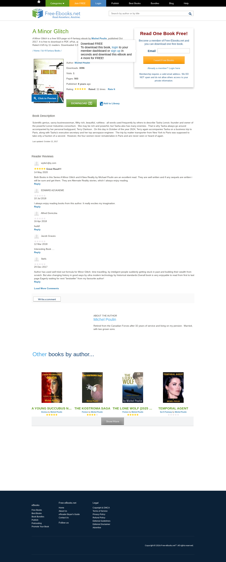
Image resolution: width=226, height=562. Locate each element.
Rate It (111, 89)
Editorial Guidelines (101, 521)
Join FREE (80, 3)
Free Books (37, 510)
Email (152, 51)
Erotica (44, 412)
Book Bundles (38, 517)
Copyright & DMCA (101, 508)
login (115, 47)
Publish (115, 3)
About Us (63, 511)
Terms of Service (100, 511)
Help (186, 3)
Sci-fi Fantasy (166, 412)
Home (61, 508)
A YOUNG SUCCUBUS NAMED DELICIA (52, 408)
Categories (56, 3)
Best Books (135, 3)
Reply (37, 183)
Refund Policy (99, 518)
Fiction (85, 412)
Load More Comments (46, 288)
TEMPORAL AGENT (173, 408)
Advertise (97, 527)
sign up (115, 50)
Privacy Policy (99, 514)
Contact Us (64, 518)
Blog (171, 3)
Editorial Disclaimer (101, 524)
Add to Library (111, 103)
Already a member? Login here (164, 68)
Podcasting (37, 523)
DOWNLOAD (79, 103)
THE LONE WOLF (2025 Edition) (133, 408)
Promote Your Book (40, 526)
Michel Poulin (99, 38)
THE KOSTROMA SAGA (92, 408)
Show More (112, 421)
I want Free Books (164, 60)
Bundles (155, 3)
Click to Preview (47, 98)
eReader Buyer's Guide (69, 514)
